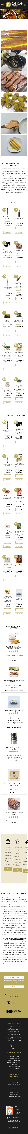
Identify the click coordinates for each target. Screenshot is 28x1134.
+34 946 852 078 (14, 1080)
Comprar (7, 232)
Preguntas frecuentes (13, 1058)
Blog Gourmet (14, 1092)
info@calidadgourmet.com (14, 1084)
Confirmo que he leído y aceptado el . (14, 981)
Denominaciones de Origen (14, 1096)
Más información (8, 869)
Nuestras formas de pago (14, 1060)
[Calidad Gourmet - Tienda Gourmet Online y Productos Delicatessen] (14, 5)
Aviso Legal (14, 1064)
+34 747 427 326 (14, 1082)
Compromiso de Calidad (14, 1056)
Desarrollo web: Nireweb (14, 1128)
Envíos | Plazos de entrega (14, 1062)
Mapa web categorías (14, 1066)
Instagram (14, 1048)
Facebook (14, 1046)
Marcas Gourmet (14, 1094)
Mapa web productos (14, 1068)
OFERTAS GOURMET (14, 14)
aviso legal (14, 982)
